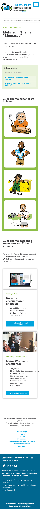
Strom (22, 434)
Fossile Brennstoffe (22, 444)
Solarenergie (22, 431)
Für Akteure (14, 20)
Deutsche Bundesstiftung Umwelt (20, 504)
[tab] (20, 78)
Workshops (22, 20)
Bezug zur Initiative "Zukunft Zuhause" (18, 84)
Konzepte (22, 446)
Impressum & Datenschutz (20, 506)
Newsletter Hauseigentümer (16, 457)
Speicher (22, 436)
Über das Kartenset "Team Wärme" (16, 78)
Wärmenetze (22, 439)
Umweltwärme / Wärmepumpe (22, 441)
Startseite (6, 20)
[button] (20, 323)
